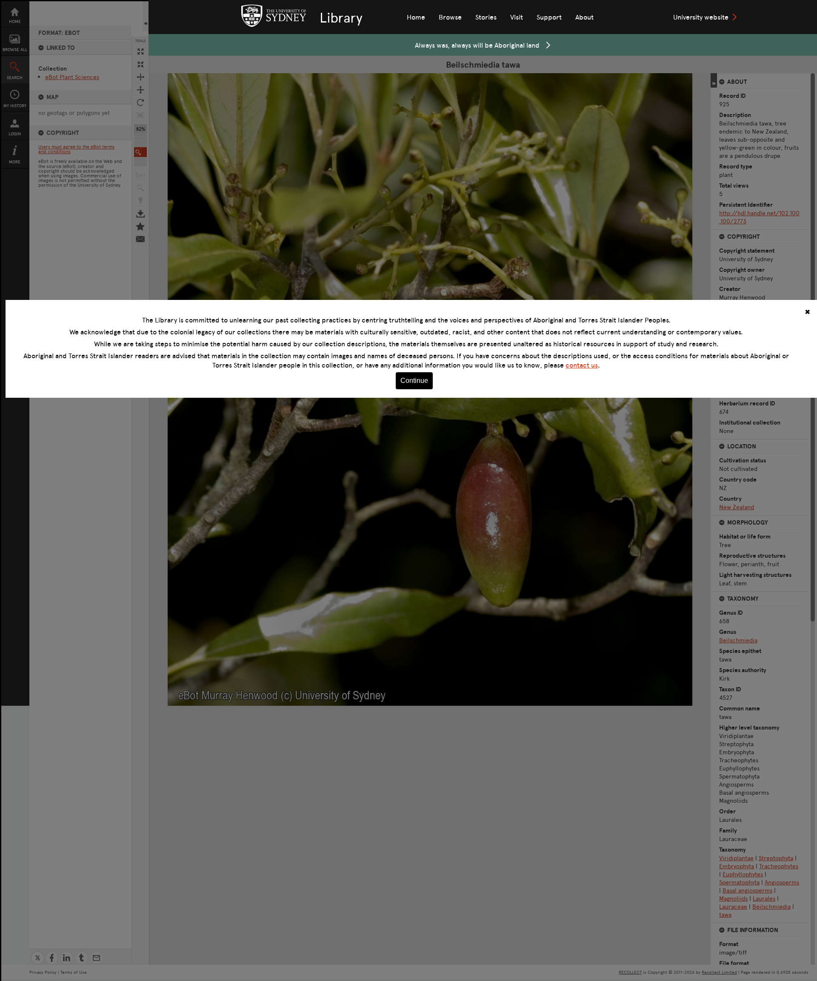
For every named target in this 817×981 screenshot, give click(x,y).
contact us (582, 365)
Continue (414, 380)
